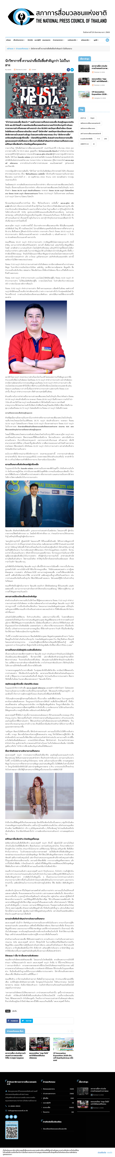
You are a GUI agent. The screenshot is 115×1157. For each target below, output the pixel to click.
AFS (105, 139)
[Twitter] (11, 1117)
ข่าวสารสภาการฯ (58, 40)
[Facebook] (7, 1117)
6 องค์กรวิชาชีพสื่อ (86, 139)
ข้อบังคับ (30, 40)
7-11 (98, 139)
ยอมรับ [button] (109, 1152)
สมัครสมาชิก (85, 40)
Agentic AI (85, 144)
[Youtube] (15, 1117)
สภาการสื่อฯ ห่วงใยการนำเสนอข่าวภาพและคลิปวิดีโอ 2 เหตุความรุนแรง (15, 1055)
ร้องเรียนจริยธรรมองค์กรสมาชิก (55, 1128)
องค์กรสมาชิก (72, 40)
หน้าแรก (8, 40)
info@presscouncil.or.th (18, 1110)
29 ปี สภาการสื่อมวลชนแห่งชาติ (91, 133)
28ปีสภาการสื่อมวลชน (88, 128)
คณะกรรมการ (46, 40)
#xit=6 (83, 118)
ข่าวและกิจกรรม (22, 48)
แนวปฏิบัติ (38, 40)
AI (94, 144)
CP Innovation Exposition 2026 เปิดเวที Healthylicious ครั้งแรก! (63, 1057)
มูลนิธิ (95, 40)
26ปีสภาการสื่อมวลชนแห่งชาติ (90, 123)
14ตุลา (92, 118)
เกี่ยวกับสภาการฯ (18, 40)
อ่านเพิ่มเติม (102, 1152)
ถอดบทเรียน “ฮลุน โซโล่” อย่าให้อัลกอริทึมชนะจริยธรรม (39, 1055)
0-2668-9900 (14, 1106)
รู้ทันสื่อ (14, 1011)
